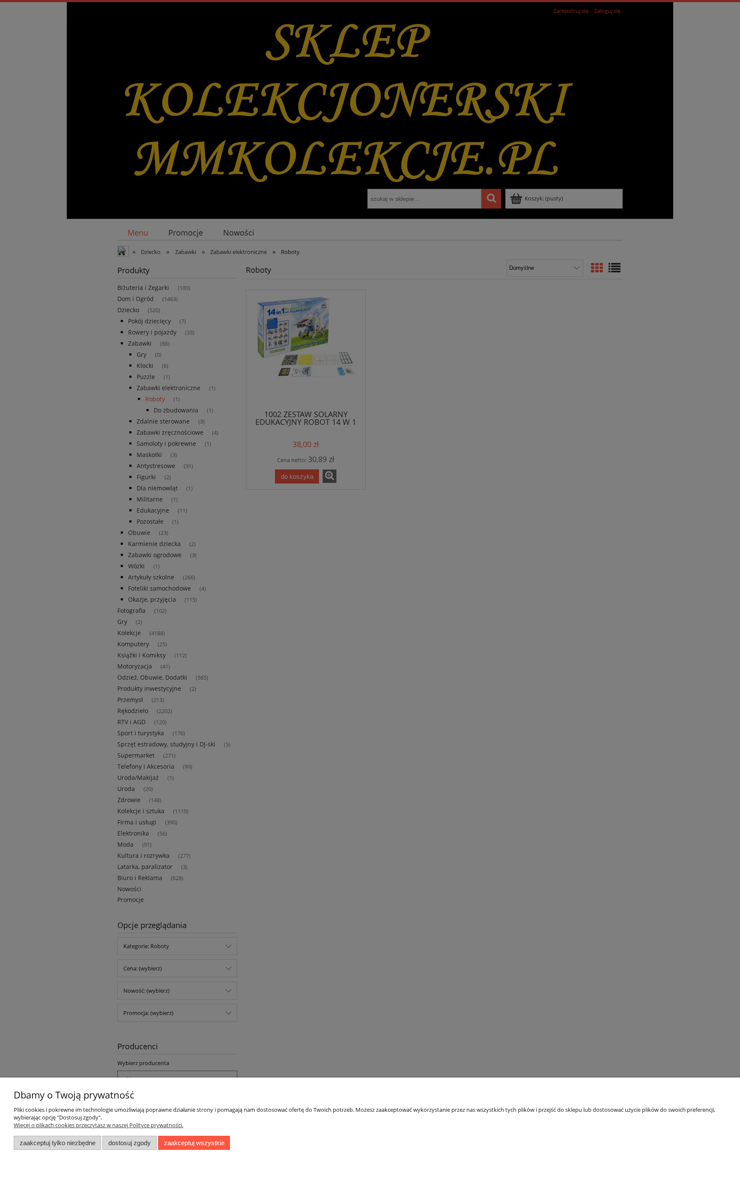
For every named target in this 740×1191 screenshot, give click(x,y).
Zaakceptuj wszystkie (194, 1142)
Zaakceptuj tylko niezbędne (57, 1142)
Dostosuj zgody (129, 1142)
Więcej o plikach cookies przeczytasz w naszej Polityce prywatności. (98, 1125)
